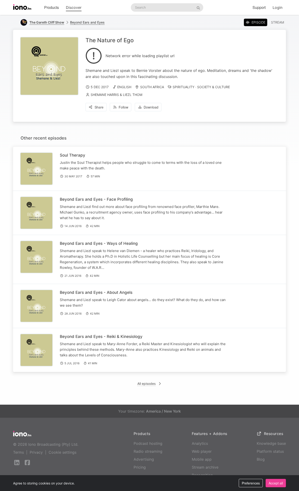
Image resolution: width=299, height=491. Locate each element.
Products (51, 7)
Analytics (200, 443)
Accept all (276, 483)
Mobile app (202, 459)
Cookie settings (62, 452)
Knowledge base (271, 443)
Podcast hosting (148, 443)
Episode (258, 22)
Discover (74, 7)
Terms (18, 452)
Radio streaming (148, 451)
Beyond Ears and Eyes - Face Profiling (96, 199)
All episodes (146, 384)
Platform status (270, 451)
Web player (202, 451)
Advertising (144, 459)
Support (259, 7)
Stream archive (205, 467)
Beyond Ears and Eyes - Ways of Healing (99, 243)
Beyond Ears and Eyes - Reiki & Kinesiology (101, 336)
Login (277, 7)
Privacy (36, 452)
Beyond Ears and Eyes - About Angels (96, 292)
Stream (277, 22)
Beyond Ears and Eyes (87, 22)
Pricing (140, 467)
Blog (261, 459)
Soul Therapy (72, 155)
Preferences (251, 483)
